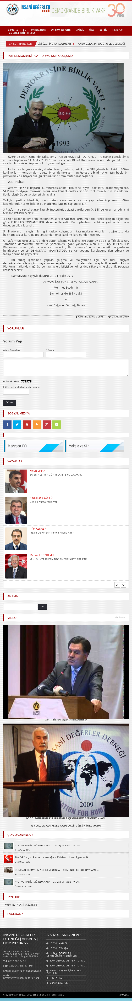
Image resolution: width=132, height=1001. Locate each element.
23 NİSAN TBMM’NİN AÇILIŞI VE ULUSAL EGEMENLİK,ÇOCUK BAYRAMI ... (57, 870)
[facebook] (7, 424)
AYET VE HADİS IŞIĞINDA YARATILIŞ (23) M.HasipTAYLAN (47, 845)
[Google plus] (47, 424)
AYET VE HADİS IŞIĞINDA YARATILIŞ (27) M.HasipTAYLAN (47, 881)
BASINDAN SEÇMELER (61, 29)
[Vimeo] (56, 424)
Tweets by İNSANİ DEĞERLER (20, 905)
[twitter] (17, 424)
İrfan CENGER (38, 471)
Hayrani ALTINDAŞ (41, 526)
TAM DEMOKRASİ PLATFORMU (22, 32)
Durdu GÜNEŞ (38, 555)
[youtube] (27, 424)
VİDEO (91, 29)
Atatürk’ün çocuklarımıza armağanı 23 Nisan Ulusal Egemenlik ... (53, 857)
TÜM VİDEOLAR (120, 617)
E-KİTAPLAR (117, 29)
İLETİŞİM (103, 29)
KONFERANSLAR (38, 29)
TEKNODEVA (123, 995)
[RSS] (37, 424)
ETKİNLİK (80, 29)
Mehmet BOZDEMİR (42, 498)
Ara (42, 606)
